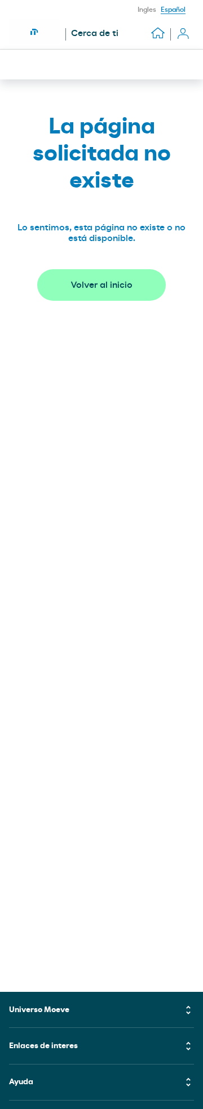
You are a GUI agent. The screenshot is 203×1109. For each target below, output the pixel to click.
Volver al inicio (101, 285)
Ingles (147, 9)
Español (173, 9)
